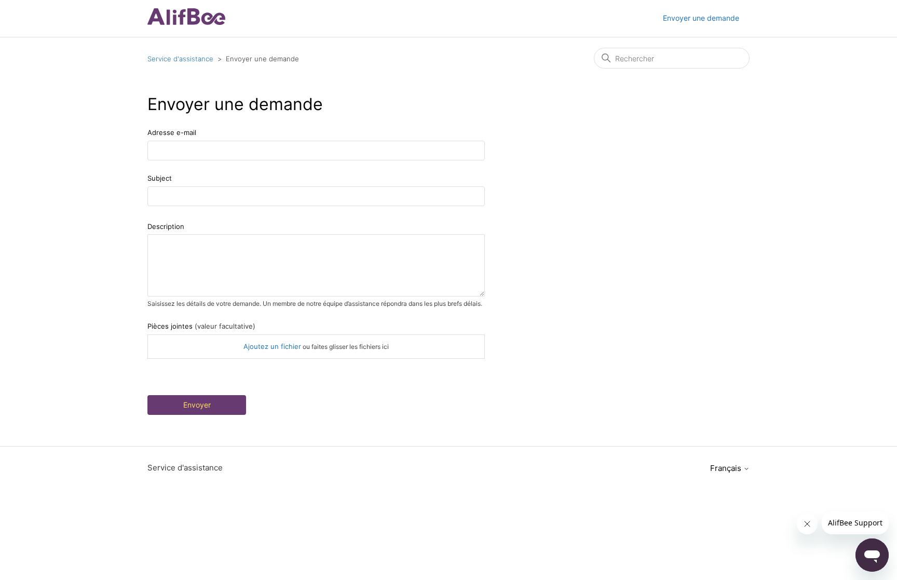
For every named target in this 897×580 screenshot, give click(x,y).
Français (726, 468)
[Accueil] (186, 22)
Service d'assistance (180, 59)
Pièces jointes (201, 326)
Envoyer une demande (701, 18)
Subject (159, 178)
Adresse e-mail (171, 132)
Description (165, 226)
